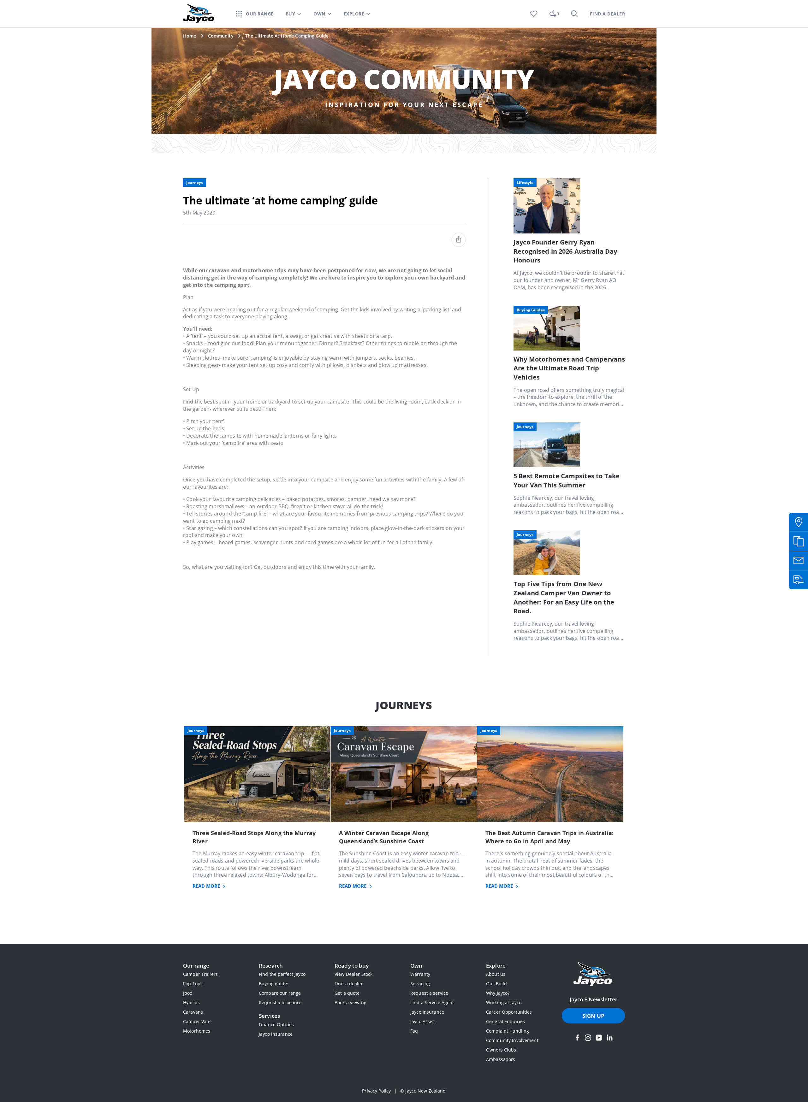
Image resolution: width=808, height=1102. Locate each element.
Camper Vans (197, 1021)
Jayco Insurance (427, 1012)
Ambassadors (500, 1059)
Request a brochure (280, 1002)
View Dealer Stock (353, 974)
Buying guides (274, 984)
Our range (196, 965)
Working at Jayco (503, 1002)
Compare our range (280, 993)
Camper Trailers (200, 974)
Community (221, 36)
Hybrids (191, 1002)
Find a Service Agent (432, 1002)
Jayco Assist (422, 1021)
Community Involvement (512, 1040)
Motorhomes (196, 1031)
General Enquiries (505, 1021)
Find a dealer (349, 984)
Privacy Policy (376, 1091)
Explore (496, 965)
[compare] (554, 13)
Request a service (429, 993)
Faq (414, 1031)
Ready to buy (352, 965)
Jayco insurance (276, 1034)
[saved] (534, 13)
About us (495, 974)
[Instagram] (588, 1037)
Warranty (420, 974)
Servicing (420, 984)
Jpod (188, 993)
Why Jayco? (497, 993)
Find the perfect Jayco (282, 974)
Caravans (193, 1012)
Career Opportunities (509, 1012)
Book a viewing (350, 1002)
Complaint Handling (507, 1031)
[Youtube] (599, 1037)
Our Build (496, 984)
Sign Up (593, 1015)
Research (271, 965)
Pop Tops (193, 984)
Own (416, 965)
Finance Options (276, 1025)
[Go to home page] (593, 974)
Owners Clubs (501, 1050)
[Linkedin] (609, 1037)
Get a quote (347, 993)
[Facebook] (577, 1037)
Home (189, 36)
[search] (574, 13)
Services (269, 1015)
